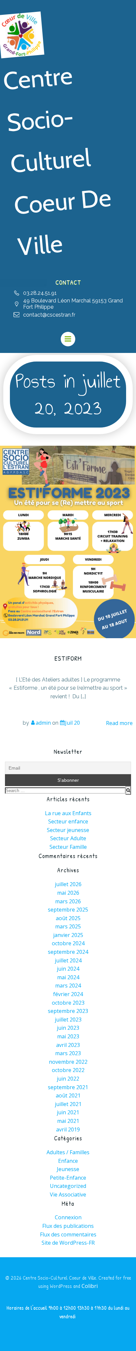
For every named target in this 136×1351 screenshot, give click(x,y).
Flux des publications (68, 1226)
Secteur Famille (68, 846)
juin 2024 (68, 968)
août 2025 (68, 918)
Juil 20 (72, 722)
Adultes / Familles (68, 1152)
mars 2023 (68, 1053)
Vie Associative (68, 1194)
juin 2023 (68, 1027)
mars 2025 (68, 926)
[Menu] (68, 339)
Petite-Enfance (68, 1177)
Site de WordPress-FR (68, 1242)
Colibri (90, 1286)
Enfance (68, 1160)
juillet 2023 (68, 1019)
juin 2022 (68, 1078)
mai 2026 (68, 892)
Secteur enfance (68, 821)
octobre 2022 (68, 1070)
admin (43, 722)
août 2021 (68, 1095)
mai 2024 (68, 977)
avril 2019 (68, 1129)
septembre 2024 (68, 951)
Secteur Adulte (68, 838)
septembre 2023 (68, 1011)
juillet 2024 (68, 960)
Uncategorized (68, 1186)
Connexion (68, 1217)
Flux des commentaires (68, 1234)
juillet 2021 (68, 1104)
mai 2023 (68, 1036)
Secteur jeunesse (68, 830)
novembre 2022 (68, 1061)
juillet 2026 (68, 884)
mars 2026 (68, 901)
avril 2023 (68, 1045)
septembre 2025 (68, 909)
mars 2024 (68, 985)
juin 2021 (68, 1112)
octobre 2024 (68, 943)
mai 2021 (68, 1121)
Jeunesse (68, 1169)
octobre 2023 (68, 1002)
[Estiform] (68, 541)
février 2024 (68, 994)
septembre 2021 (68, 1087)
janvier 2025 (68, 935)
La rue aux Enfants (68, 813)
